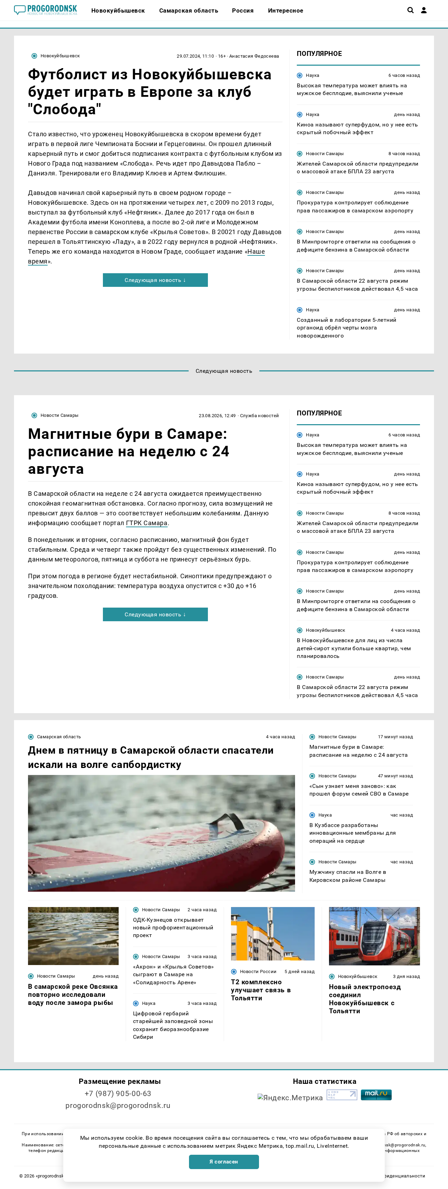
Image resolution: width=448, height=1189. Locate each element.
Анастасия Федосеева (254, 56)
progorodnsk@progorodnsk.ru (117, 1105)
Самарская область (59, 736)
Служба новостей (259, 415)
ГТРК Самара (147, 523)
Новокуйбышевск (60, 55)
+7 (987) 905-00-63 (118, 1093)
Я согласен (224, 1162)
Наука (312, 75)
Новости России (258, 971)
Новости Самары (325, 153)
